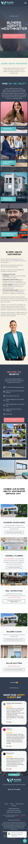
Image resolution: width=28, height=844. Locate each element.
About (12, 803)
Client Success (19, 803)
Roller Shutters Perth (14, 666)
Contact (14, 805)
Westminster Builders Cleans (14, 639)
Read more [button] (9, 719)
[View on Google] (4, 704)
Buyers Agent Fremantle (14, 810)
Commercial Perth (15, 597)
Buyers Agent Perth (14, 808)
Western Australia (18, 816)
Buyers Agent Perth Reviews (14, 812)
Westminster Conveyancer (14, 532)
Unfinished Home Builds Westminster (14, 601)
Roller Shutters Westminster (14, 669)
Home (6, 803)
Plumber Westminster (14, 567)
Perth (20, 815)
